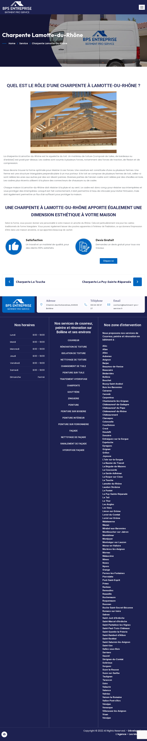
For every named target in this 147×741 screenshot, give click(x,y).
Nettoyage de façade (73, 437)
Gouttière (73, 392)
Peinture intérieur (73, 418)
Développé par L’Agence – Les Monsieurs (131, 732)
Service (23, 43)
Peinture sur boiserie (73, 411)
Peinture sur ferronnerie (73, 424)
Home (12, 43)
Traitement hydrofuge (73, 379)
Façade (73, 430)
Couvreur (73, 340)
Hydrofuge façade (73, 450)
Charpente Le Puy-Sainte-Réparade (106, 282)
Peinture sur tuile (73, 372)
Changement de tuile (73, 366)
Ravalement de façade (73, 443)
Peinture (73, 405)
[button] (142, 7)
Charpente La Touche (30, 282)
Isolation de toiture (73, 353)
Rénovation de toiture (73, 347)
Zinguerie (73, 398)
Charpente (73, 385)
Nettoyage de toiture (74, 359)
